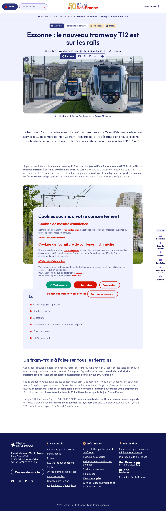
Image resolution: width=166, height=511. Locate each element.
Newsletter (160, 263)
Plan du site (89, 473)
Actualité (58, 25)
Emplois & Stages (160, 271)
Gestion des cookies (93, 469)
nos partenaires (71, 229)
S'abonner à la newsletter (27, 472)
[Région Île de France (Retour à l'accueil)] (83, 6)
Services (160, 255)
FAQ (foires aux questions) (61, 462)
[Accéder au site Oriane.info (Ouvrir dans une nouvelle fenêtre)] (135, 470)
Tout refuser (87, 285)
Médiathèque (54, 453)
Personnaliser (109, 285)
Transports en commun (76, 25)
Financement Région (58, 480)
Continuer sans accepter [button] (103, 293)
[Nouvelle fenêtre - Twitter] (32, 481)
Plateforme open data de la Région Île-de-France (133, 451)
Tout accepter (60, 285)
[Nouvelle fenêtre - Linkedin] (25, 481)
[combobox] (33, 6)
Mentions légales (92, 478)
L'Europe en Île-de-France (133, 456)
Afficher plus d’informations (51, 237)
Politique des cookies (94, 456)
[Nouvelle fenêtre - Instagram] (19, 481)
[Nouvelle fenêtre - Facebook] (12, 481)
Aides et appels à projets (60, 449)
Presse (50, 458)
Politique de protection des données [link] (66, 293)
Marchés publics (56, 476)
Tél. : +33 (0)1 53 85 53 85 (24, 462)
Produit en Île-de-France (132, 477)
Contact (160, 280)
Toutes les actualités (62, 16)
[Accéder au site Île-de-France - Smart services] (135, 463)
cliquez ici (80, 273)
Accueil (44, 16)
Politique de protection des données (97, 463)
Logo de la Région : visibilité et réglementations (99, 484)
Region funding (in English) (61, 485)
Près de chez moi (160, 247)
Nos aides (160, 239)
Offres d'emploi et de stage (61, 471)
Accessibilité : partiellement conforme (98, 451)
